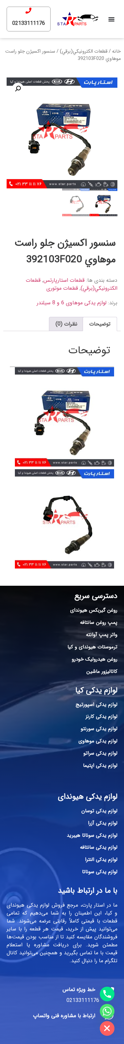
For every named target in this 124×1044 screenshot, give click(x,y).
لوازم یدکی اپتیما (100, 766)
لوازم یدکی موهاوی (97, 741)
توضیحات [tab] (99, 324)
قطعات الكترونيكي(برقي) (83, 51)
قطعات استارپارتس (64, 280)
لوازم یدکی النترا (101, 860)
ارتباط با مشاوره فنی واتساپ (64, 1016)
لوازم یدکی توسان (99, 811)
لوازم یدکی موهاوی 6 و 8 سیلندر (71, 303)
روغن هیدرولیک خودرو (94, 659)
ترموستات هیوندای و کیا (92, 647)
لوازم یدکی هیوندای (87, 797)
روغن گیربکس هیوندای (93, 610)
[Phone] (107, 994)
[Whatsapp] (107, 1011)
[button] (18, 89)
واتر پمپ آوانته (101, 635)
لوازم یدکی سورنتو (99, 729)
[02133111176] (28, 11)
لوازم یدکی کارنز (101, 717)
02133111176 (28, 23)
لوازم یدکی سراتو (100, 753)
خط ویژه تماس (78, 989)
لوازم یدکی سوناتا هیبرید (92, 835)
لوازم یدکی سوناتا (99, 872)
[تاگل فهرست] (111, 19)
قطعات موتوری (62, 288)
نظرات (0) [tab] (66, 324)
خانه (116, 51)
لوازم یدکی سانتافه (98, 847)
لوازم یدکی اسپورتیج (96, 705)
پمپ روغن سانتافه (98, 622)
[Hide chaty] (107, 1028)
